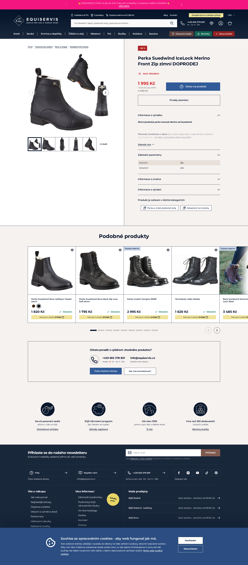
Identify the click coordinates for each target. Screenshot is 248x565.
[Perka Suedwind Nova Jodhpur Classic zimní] (52, 270)
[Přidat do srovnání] (72, 250)
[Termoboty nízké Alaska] (195, 270)
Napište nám (90, 473)
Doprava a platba (40, 507)
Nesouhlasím (190, 549)
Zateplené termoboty (79, 47)
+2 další (103, 144)
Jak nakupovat (39, 497)
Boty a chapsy (61, 47)
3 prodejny (99, 15)
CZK (230, 15)
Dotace (82, 525)
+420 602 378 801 (141, 473)
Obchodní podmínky (90, 497)
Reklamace (37, 516)
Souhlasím (190, 540)
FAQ (37, 473)
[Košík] (230, 23)
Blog (166, 15)
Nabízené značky (40, 526)
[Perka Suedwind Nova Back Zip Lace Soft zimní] (100, 270)
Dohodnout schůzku (47, 429)
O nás (150, 429)
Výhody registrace (98, 429)
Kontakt (173, 15)
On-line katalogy (87, 510)
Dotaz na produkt (196, 86)
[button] (181, 4)
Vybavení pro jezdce (44, 47)
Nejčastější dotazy (41, 502)
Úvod (30, 47)
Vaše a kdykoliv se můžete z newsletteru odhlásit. (158, 458)
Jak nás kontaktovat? (140, 371)
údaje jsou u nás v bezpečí (141, 458)
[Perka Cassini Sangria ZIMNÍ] (148, 270)
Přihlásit (211, 452)
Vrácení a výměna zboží (44, 511)
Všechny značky (200, 429)
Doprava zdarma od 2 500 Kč (121, 15)
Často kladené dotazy (105, 371)
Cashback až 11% (81, 15)
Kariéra (82, 515)
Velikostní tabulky (41, 521)
